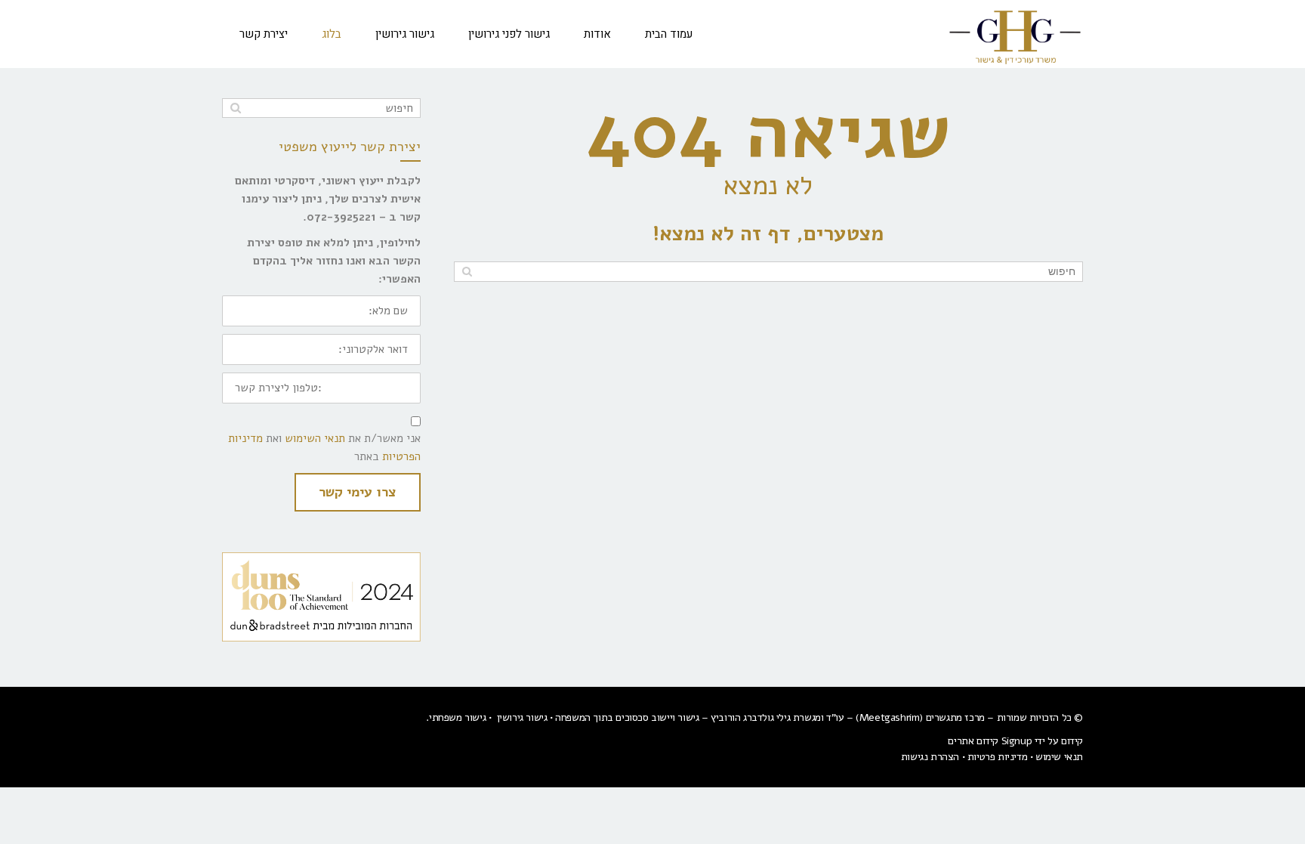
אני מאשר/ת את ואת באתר (324, 447)
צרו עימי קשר (357, 492)
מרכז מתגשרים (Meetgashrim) (920, 717)
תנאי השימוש (315, 438)
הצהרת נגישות (930, 757)
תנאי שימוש (1059, 757)
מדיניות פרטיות (997, 757)
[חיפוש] (467, 271)
